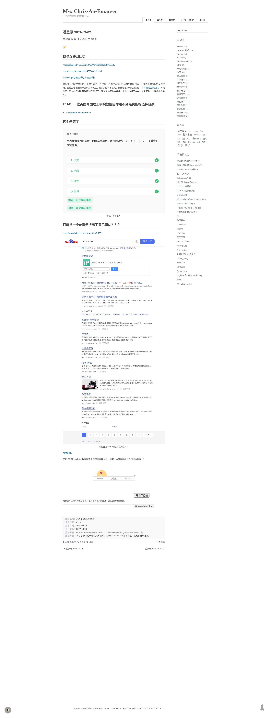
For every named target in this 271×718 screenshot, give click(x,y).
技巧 (205, 139)
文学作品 (181, 87)
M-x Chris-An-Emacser (90, 11)
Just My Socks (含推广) (187, 169)
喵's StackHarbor (184, 284)
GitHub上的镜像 (184, 186)
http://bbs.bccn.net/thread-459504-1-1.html (82, 71)
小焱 (179, 279)
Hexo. (124, 708)
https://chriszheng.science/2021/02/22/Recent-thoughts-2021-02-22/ (107, 532)
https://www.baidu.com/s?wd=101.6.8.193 (82, 233)
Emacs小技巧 (183, 50)
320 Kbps (197, 135)
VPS (179, 65)
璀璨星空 (181, 220)
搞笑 (198, 142)
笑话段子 (181, 94)
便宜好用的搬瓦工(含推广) (188, 161)
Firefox (180, 54)
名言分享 (181, 76)
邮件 (179, 142)
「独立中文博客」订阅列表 (189, 208)
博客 (204, 142)
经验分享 (181, 98)
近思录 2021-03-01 (74, 548)
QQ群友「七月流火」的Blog (189, 275)
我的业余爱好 (152, 87)
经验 (201, 131)
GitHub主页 (182, 195)
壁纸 (184, 142)
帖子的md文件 (183, 174)
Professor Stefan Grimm (79, 112)
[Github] (135, 476)
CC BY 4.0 (118, 536)
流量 (204, 135)
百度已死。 (68, 453)
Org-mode (191, 142)
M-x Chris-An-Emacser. (99, 708)
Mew (188, 139)
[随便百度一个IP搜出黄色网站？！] (114, 341)
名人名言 (187, 134)
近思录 (83, 39)
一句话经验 (182, 68)
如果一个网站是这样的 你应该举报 (79, 77)
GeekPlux (181, 224)
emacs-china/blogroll (186, 203)
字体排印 (181, 79)
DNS (179, 135)
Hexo (179, 57)
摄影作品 (181, 83)
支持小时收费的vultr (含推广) (190, 165)
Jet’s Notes (182, 250)
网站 (74, 542)
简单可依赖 (182, 246)
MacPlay (181, 263)
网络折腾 (181, 109)
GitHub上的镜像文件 (186, 190)
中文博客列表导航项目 (187, 212)
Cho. (138, 708)
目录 (183, 139)
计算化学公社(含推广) (186, 254)
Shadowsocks (183, 61)
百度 (67, 542)
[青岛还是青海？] (114, 171)
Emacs (180, 47)
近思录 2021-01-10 (153, 548)
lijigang (180, 229)
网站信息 (181, 105)
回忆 (91, 542)
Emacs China (183, 241)
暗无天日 (181, 237)
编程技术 (181, 101)
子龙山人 (181, 233)
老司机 (196, 131)
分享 (179, 72)
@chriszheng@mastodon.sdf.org (191, 199)
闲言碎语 (181, 116)
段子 (187, 145)
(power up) (182, 271)
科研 (190, 131)
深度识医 (181, 267)
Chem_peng (182, 258)
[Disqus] (114, 590)
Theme (130, 708)
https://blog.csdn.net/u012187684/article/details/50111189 (89, 65)
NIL (178, 216)
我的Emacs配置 (184, 178)
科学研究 (181, 90)
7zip (179, 139)
